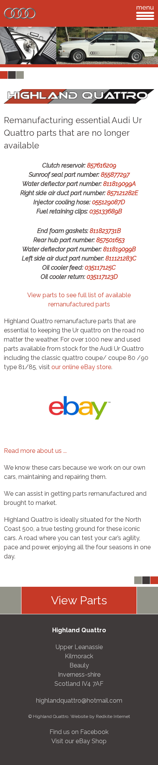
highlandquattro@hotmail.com (79, 700)
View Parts (79, 600)
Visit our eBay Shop (79, 741)
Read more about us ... (35, 450)
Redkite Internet (113, 716)
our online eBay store (81, 367)
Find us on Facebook (79, 732)
